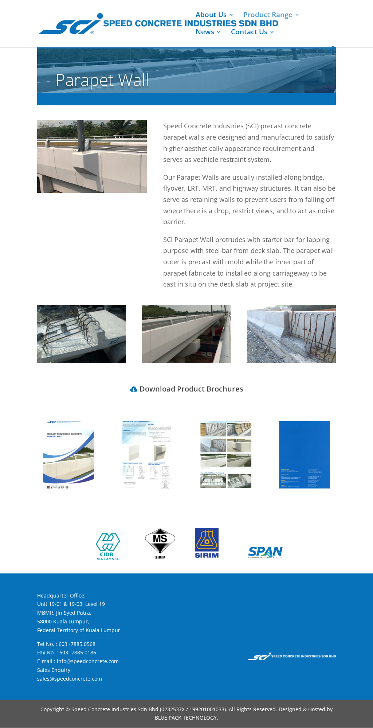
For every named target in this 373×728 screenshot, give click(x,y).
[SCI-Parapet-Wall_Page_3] (226, 486)
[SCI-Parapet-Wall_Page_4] (305, 486)
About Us (211, 15)
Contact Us (249, 32)
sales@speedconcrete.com (69, 678)
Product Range (267, 15)
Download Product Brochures (191, 389)
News (205, 32)
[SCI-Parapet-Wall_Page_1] (69, 486)
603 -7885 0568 (77, 644)
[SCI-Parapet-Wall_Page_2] (147, 486)
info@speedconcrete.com (88, 661)
